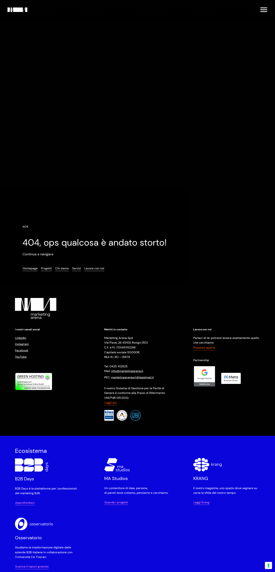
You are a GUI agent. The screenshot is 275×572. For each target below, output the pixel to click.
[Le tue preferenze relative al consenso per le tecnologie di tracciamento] (268, 565)
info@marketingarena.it (127, 371)
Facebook (21, 350)
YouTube (21, 357)
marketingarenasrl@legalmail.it (132, 377)
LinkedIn (20, 338)
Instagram (22, 344)
